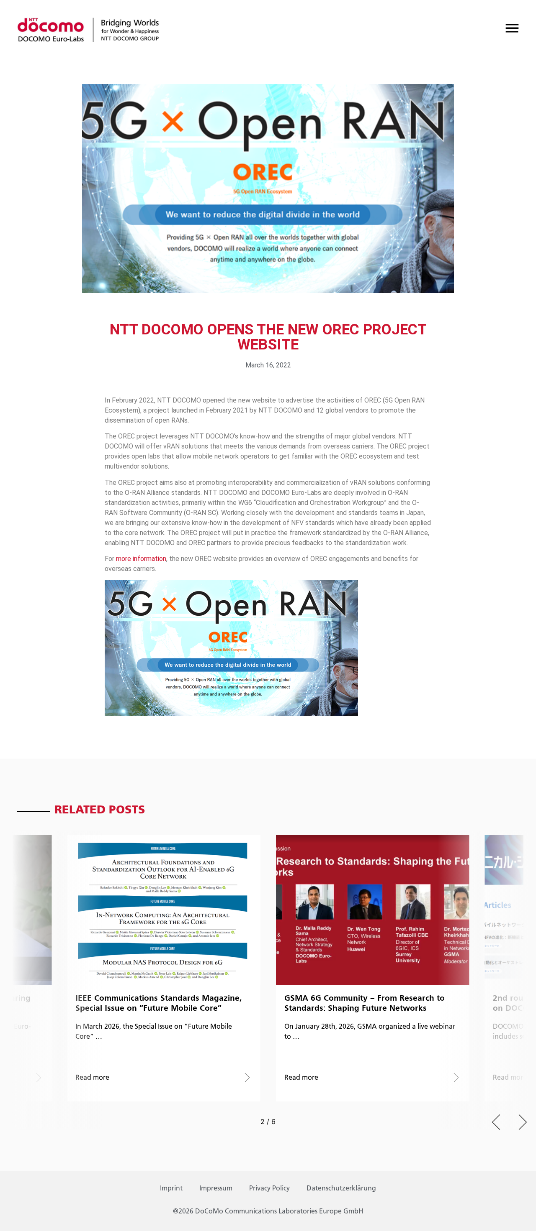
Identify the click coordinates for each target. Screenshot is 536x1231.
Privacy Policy (269, 1188)
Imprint (171, 1188)
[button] (496, 1122)
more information (141, 559)
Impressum (215, 1188)
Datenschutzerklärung (341, 1188)
